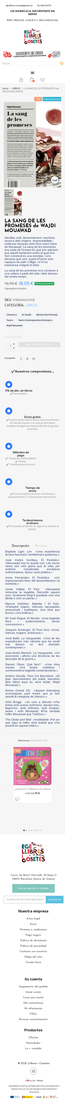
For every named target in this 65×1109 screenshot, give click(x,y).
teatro (9, 320)
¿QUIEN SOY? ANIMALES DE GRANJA (32, 789)
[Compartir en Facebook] (21, 358)
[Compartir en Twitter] (27, 358)
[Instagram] (33, 1071)
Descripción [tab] (20, 546)
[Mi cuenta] (21, 80)
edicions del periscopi (46, 314)
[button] (32, 72)
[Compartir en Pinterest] (33, 358)
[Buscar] (61, 64)
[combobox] (29, 64)
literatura (11, 314)
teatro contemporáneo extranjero (35, 320)
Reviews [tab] (41, 546)
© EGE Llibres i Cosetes (34, 1063)
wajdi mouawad (14, 325)
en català (26, 314)
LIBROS (31, 305)
